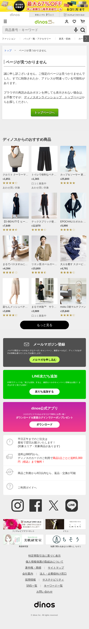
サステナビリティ (53, 579)
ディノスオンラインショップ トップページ (53, 97)
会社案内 (27, 573)
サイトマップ (56, 567)
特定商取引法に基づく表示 (44, 555)
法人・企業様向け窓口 (53, 573)
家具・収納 (64, 38)
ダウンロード (44, 424)
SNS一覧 (31, 585)
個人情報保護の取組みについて (44, 561)
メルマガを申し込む (44, 359)
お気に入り (74, 21)
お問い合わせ (44, 591)
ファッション (9, 38)
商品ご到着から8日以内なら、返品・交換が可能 (47, 473)
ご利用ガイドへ (27, 487)
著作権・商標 (33, 567)
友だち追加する (44, 391)
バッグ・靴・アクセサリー (37, 38)
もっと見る (44, 325)
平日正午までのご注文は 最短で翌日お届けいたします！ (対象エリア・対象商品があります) (39, 442)
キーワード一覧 (53, 585)
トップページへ (44, 112)
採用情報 (30, 579)
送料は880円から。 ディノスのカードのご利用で (50, 458)
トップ (8, 50)
